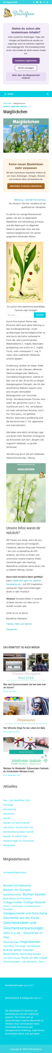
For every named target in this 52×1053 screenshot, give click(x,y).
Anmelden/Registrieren (15, 872)
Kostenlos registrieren (26, 60)
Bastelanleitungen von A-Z (18, 985)
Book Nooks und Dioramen (17, 898)
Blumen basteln (34, 894)
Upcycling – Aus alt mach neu (18, 827)
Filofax (6, 906)
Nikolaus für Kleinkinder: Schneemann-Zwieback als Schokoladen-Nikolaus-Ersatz (26, 770)
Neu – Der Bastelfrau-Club (16, 800)
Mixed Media (11, 953)
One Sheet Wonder (11, 958)
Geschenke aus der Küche (21, 918)
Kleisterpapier (33, 946)
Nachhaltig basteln (30, 954)
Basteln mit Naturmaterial (16, 823)
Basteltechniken (12, 894)
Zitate (41, 961)
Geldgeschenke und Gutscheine (25, 913)
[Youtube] (37, 2)
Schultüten (8, 813)
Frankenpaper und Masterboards (26, 906)
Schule (6, 818)
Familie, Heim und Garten (14, 106)
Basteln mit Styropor (17, 890)
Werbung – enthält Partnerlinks (30, 200)
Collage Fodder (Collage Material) (24, 902)
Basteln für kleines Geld (15, 836)
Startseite (7, 103)
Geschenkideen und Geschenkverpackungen (23, 925)
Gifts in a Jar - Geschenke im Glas (22, 935)
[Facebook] (34, 2)
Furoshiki (8, 909)
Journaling (8, 946)
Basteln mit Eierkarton (17, 885)
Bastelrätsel (9, 845)
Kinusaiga (8, 804)
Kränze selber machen (18, 950)
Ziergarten (11, 629)
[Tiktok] (47, 2)
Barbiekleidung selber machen (18, 832)
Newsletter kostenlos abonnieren (26, 186)
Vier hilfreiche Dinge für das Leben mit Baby (24, 727)
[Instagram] (44, 2)
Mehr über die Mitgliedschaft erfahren (26, 76)
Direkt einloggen (26, 68)
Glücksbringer (11, 942)
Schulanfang (9, 809)
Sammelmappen (11, 961)
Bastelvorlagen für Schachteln (18, 841)
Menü (10, 94)
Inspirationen (30, 942)
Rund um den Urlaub (34, 957)
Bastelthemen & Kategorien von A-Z (23, 998)
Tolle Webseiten (29, 961)
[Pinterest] (41, 2)
